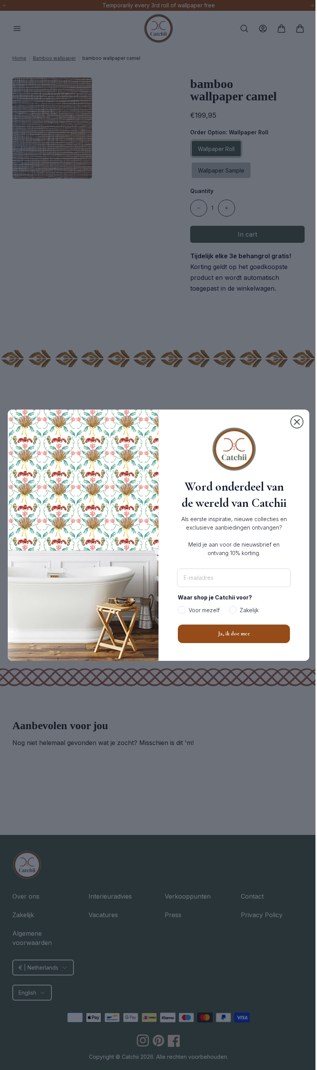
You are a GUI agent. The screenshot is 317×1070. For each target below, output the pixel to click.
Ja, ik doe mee (231, 633)
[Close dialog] (294, 422)
